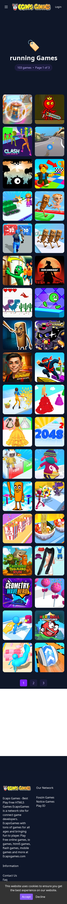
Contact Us (10, 875)
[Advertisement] (33, 722)
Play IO (40, 806)
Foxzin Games (45, 797)
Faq (5, 880)
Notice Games (45, 801)
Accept (26, 897)
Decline (40, 897)
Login (58, 6)
